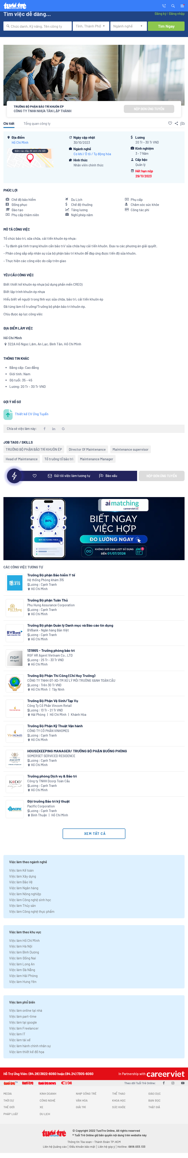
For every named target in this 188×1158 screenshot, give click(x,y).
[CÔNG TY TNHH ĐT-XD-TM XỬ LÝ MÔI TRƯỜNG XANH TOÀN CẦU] (15, 683)
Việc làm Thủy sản (22, 905)
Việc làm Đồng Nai (22, 958)
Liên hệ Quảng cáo (55, 1146)
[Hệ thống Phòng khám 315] (15, 583)
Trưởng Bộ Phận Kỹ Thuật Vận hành (55, 726)
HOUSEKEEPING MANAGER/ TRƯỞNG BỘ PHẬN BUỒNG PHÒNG (77, 751)
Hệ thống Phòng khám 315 (45, 580)
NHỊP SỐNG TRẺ (86, 1093)
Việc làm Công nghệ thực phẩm (31, 911)
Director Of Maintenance (87, 449)
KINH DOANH (48, 1093)
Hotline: (131, 1146)
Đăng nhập (177, 13)
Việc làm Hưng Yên (22, 982)
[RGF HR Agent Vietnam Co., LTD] (15, 658)
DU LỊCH (45, 1114)
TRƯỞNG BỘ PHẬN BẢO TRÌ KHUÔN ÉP (34, 449)
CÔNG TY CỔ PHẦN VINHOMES (48, 731)
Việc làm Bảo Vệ (21, 882)
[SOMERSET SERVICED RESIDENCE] (15, 759)
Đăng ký (160, 13)
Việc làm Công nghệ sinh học (30, 900)
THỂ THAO (118, 1093)
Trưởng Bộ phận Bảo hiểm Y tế (51, 575)
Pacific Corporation (41, 806)
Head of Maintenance (22, 459)
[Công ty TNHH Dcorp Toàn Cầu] (15, 784)
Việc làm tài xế (19, 1040)
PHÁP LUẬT (10, 1114)
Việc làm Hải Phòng (23, 976)
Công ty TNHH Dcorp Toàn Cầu (48, 781)
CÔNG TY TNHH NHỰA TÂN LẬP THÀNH (42, 111)
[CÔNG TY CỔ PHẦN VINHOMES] (15, 734)
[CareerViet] (165, 1074)
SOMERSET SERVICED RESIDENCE (51, 756)
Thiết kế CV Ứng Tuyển (31, 414)
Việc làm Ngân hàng (23, 888)
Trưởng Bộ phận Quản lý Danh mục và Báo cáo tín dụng (70, 625)
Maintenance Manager (96, 459)
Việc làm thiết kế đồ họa (26, 1052)
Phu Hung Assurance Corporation (51, 605)
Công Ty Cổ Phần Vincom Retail (49, 706)
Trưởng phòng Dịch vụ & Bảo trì (52, 776)
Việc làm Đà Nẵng (22, 970)
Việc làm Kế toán (21, 870)
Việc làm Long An (22, 964)
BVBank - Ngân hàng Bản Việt (48, 630)
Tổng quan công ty (37, 123)
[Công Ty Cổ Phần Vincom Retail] (15, 708)
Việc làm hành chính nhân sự (30, 1046)
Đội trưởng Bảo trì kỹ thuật (48, 801)
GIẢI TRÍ (81, 1107)
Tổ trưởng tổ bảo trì (58, 459)
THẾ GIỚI (8, 1107)
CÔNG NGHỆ (47, 1100)
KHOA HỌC (119, 1100)
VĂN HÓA (82, 1100)
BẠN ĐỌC (154, 1100)
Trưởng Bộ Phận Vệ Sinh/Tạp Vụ (52, 700)
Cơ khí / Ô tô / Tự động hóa (92, 154)
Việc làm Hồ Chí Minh (24, 940)
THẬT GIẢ (154, 1107)
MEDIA (7, 1093)
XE (41, 1107)
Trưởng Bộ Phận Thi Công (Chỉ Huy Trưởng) (61, 675)
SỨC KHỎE (119, 1107)
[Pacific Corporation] (15, 809)
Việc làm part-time (22, 1016)
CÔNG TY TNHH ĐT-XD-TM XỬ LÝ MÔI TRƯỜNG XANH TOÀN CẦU (71, 680)
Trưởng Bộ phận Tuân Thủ (47, 600)
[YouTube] (183, 1083)
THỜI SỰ (8, 1100)
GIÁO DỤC (154, 1093)
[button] (173, 5)
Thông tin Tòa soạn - (80, 1142)
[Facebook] (164, 1083)
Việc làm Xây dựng (22, 876)
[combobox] (37, 26)
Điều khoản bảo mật (82, 1146)
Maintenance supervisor (131, 449)
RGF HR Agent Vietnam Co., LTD (50, 655)
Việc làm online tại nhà (25, 1010)
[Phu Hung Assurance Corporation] (15, 608)
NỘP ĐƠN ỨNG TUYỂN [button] (149, 109)
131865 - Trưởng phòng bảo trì (51, 650)
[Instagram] (172, 1083)
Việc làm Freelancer (24, 1028)
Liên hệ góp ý (106, 1146)
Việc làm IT (17, 1034)
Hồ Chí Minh (20, 142)
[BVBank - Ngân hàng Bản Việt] (15, 633)
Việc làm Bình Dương (24, 952)
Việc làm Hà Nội (20, 946)
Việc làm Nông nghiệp (25, 894)
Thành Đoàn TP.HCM (107, 1142)
